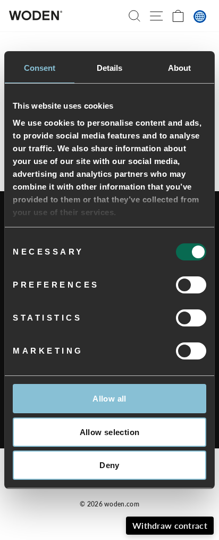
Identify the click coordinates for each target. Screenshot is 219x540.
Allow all (109, 398)
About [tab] (179, 67)
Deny (109, 465)
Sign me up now (145, 509)
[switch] (191, 284)
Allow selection (110, 432)
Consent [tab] (40, 67)
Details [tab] (110, 67)
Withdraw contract (169, 525)
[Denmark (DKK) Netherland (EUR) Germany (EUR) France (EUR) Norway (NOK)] (199, 16)
